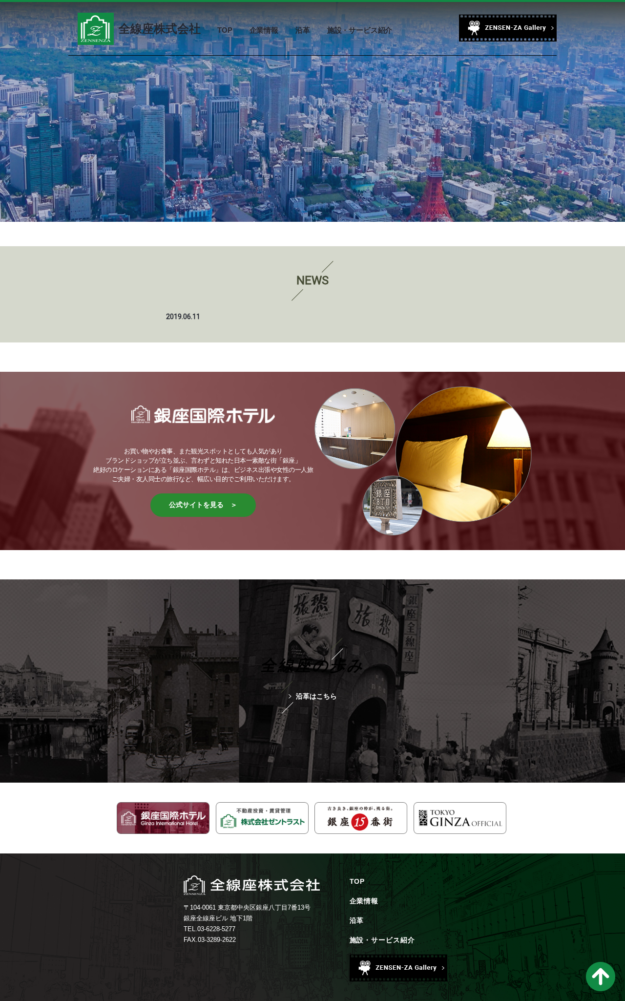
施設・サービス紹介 (383, 940)
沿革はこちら (316, 696)
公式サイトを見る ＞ (203, 505)
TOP (357, 881)
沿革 (357, 920)
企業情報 (364, 901)
